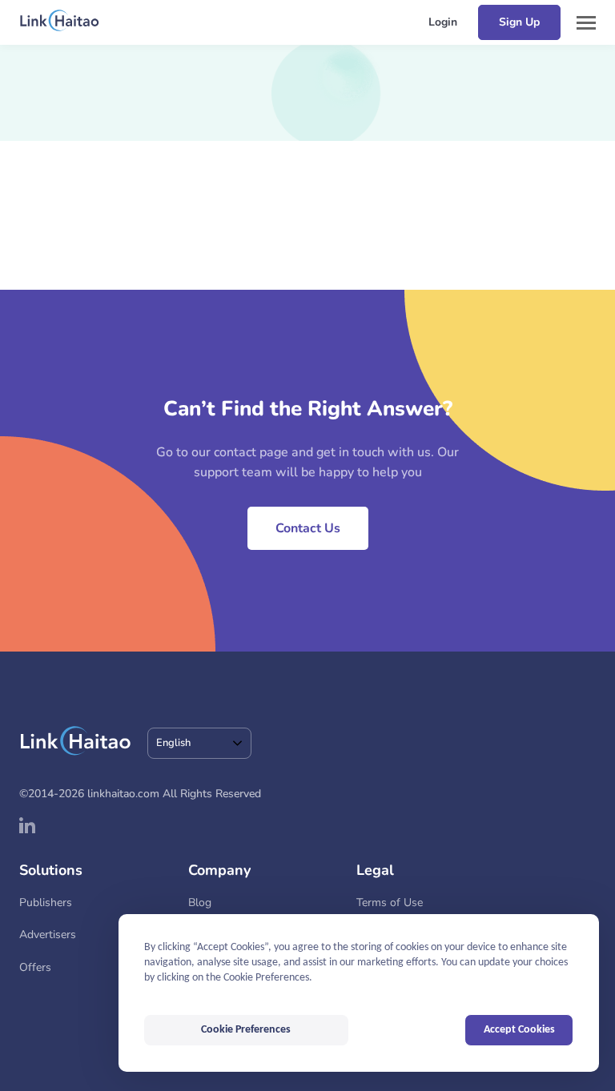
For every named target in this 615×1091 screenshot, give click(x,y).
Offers (35, 967)
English (173, 743)
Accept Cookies (519, 1030)
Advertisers (47, 934)
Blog (199, 902)
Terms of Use (389, 902)
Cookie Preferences (246, 1030)
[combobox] (199, 743)
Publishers (45, 902)
